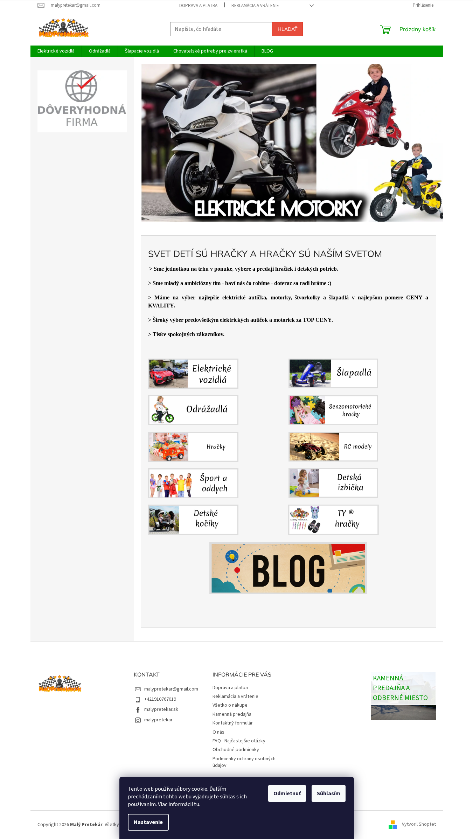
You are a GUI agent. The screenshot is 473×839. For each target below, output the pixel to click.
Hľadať (287, 29)
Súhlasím (328, 793)
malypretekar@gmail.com (171, 689)
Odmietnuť (287, 793)
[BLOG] (288, 568)
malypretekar (158, 719)
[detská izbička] (288, 483)
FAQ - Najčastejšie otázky (239, 740)
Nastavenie (148, 822)
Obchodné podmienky (236, 749)
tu (196, 804)
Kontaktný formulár (233, 723)
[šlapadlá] (288, 373)
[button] (163, 143)
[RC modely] (288, 447)
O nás (218, 732)
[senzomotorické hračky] (288, 410)
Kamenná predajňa (232, 714)
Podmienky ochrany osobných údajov (244, 762)
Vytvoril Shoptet (419, 824)
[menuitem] (56, 51)
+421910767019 (160, 699)
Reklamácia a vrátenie (255, 5)
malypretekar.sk (161, 709)
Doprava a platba (198, 5)
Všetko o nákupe (230, 705)
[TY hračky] (288, 520)
